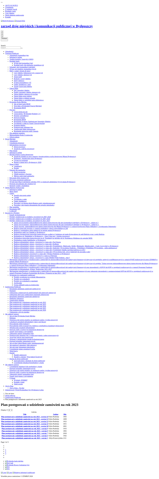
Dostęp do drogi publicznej (19, 359)
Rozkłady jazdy (10, 11)
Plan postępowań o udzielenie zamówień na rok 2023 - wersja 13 (24, 419)
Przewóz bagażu (19, 118)
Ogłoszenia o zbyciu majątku (19, 312)
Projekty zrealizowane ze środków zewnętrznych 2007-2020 (30, 217)
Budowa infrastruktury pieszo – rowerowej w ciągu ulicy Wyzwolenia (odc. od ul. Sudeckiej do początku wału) (52, 252)
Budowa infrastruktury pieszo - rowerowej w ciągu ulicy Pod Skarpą (37, 242)
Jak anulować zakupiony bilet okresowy (23, 345)
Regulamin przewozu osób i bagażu (26, 131)
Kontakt (8, 17)
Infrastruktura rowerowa (18, 145)
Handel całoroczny (20, 355)
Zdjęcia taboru (14, 137)
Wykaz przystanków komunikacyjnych (23, 69)
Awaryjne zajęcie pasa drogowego (21, 337)
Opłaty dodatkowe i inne (22, 84)
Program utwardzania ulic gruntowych (23, 184)
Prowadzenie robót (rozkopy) (20, 324)
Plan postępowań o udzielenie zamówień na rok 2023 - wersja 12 (24, 421)
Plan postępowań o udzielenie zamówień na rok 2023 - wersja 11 (24, 424)
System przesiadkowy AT (22, 83)
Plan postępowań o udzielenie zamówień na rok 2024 (28, 306)
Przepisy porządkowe (21, 116)
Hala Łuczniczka (19, 172)
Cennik (16, 197)
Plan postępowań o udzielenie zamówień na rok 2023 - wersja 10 (24, 426)
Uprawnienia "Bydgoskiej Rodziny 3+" (27, 114)
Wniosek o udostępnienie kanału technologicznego (27, 339)
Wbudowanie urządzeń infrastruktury (22, 328)
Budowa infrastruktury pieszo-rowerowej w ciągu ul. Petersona (35, 256)
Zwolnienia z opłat (20, 199)
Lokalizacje (18, 166)
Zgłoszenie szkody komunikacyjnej (22, 333)
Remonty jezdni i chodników (19, 186)
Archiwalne (18, 283)
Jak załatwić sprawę (12, 314)
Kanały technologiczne (17, 215)
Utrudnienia (9, 7)
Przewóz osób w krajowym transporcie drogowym (27, 330)
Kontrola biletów (19, 125)
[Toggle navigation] (2, 2)
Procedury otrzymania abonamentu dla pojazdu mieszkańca (34, 205)
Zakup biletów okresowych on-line (26, 94)
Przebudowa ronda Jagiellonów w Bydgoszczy (30, 240)
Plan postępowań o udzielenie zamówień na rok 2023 (28, 304)
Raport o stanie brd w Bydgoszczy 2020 (27, 162)
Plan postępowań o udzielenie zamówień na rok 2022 (28, 302)
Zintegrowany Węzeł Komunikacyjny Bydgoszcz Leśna (24, 390)
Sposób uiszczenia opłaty (22, 195)
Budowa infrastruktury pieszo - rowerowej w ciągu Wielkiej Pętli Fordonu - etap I (42, 258)
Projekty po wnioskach (22, 279)
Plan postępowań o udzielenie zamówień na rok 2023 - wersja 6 (25, 436)
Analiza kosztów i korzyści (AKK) (21, 59)
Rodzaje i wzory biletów (22, 79)
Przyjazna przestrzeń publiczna (20, 180)
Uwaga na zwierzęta (21, 160)
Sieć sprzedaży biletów (22, 90)
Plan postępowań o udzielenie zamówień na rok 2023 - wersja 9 (25, 429)
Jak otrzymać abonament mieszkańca (22, 347)
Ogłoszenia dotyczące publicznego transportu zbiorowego (29, 295)
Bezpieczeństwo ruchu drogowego (21, 154)
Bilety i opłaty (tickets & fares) (20, 71)
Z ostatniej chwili (11, 9)
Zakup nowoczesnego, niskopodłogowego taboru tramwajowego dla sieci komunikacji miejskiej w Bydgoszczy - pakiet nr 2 (56, 225)
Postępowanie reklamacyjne (23, 127)
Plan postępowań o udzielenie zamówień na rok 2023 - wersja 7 (25, 433)
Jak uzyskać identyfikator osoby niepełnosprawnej (27, 343)
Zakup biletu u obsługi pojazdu (24, 98)
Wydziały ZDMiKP (20, 380)
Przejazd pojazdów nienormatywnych (22, 341)
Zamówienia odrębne (17, 300)
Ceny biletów (9, 13)
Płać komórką (14, 207)
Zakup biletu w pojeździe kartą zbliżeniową (29, 100)
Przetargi (13, 291)
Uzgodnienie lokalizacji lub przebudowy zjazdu (26, 366)
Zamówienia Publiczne (13, 287)
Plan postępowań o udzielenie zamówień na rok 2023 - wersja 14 (24, 417)
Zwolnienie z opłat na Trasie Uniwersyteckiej (29, 123)
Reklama (13, 318)
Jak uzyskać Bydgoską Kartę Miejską (22, 316)
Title (24, 414)
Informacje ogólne (16, 57)
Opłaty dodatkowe (20, 201)
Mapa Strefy (14, 191)
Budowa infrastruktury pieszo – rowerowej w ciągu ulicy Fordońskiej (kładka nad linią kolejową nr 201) (49, 250)
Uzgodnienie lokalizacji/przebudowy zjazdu (29, 363)
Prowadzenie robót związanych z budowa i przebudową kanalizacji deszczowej (37, 326)
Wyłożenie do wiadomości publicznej (22, 275)
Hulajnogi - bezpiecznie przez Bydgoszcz (28, 158)
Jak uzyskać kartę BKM (22, 104)
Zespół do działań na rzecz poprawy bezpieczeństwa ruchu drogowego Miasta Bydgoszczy (45, 156)
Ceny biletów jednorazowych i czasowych (28, 73)
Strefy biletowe (19, 81)
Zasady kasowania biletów (23, 86)
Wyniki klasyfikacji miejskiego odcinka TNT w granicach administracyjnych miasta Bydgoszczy (42, 182)
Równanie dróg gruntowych (19, 178)
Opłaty (12, 193)
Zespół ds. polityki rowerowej (24, 149)
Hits (64, 414)
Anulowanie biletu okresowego (24, 129)
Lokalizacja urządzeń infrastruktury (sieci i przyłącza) (28, 322)
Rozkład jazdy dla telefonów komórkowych (29, 65)
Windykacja (14, 351)
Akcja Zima (9, 386)
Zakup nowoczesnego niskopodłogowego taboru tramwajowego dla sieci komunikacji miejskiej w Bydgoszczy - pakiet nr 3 (56, 223)
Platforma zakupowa (17, 298)
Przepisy (12, 110)
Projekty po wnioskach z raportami (26, 281)
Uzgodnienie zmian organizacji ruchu (22, 349)
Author (55, 414)
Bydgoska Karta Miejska (18, 102)
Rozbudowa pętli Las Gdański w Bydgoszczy (29, 232)
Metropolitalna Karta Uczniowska (21, 135)
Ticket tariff (18, 77)
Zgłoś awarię (18, 384)
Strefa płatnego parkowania (14, 15)
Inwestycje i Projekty (12, 213)
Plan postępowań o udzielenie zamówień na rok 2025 (28, 308)
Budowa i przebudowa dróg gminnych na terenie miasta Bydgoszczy (37, 230)
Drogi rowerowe (19, 147)
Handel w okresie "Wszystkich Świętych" (28, 357)
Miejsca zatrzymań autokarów (24, 176)
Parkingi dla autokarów (17, 170)
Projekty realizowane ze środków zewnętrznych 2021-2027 (30, 221)
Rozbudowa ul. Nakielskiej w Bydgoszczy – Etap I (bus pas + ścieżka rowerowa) (42, 236)
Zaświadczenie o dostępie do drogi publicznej (29, 361)
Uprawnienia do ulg (20, 112)
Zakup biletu (14, 88)
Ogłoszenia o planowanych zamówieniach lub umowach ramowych (33, 293)
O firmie (12, 378)
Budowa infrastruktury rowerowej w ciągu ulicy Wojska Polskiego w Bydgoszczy (42, 254)
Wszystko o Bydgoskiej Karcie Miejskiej (28, 106)
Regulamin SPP (15, 209)
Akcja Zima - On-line (17, 388)
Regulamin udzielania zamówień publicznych (25, 289)
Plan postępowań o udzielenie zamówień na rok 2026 (28, 310)
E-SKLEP (13, 211)
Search (3, 45)
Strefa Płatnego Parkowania (14, 188)
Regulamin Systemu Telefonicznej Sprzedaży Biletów (32, 121)
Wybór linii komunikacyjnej (23, 63)
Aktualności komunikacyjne (19, 55)
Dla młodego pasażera (17, 133)
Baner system (14, 164)
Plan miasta (13, 151)
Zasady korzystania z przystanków (21, 331)
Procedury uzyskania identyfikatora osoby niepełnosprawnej (34, 203)
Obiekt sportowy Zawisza (22, 174)
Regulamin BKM (20, 108)
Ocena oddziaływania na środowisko (26, 285)
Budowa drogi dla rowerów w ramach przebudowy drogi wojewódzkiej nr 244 (41, 228)
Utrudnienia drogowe (17, 143)
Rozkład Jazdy (15, 61)
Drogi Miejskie (10, 139)
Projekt (16, 168)
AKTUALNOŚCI (11, 5)
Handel (12, 353)
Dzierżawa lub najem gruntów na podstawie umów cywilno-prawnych (34, 320)
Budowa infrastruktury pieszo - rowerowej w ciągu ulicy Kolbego (36, 244)
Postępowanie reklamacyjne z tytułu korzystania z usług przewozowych (34, 335)
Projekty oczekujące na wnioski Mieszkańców (29, 277)
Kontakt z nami (19, 382)
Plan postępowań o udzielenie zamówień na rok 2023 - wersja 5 (25, 438)
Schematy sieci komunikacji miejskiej (22, 67)
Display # (4, 410)
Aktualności (9, 51)
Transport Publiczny (12, 53)
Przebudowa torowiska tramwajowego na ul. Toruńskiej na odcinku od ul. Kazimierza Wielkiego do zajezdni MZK (53, 238)
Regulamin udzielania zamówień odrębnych (24, 296)
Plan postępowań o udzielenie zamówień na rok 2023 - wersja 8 (25, 431)
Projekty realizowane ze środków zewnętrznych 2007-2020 (30, 219)
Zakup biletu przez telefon (23, 96)
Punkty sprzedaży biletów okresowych (27, 92)
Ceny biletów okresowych (23, 75)
